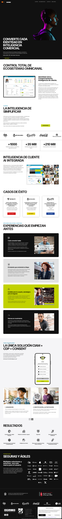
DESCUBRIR (11, 213)
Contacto (49, 1)
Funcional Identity (28, 510)
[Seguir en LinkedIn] (5, 515)
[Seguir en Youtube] (7, 515)
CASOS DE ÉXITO (45, 125)
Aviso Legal (54, 517)
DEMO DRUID (7, 58)
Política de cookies (45, 517)
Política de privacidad (50, 517)
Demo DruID (54, 1)
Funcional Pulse (28, 512)
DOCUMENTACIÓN (42, 1)
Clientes (36, 1)
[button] (60, 508)
